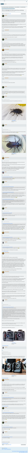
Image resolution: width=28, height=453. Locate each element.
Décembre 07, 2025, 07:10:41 (6, 221)
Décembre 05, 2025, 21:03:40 (6, 33)
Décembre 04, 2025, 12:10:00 (5, 18)
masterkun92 (7, 29)
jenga (5, 171)
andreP (6, 15)
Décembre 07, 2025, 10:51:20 (6, 235)
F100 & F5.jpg (13, 342)
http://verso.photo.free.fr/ (5, 345)
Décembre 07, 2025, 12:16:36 (5, 304)
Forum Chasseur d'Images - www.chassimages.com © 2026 (19, 451)
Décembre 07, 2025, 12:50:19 (6, 395)
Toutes (10, 13)
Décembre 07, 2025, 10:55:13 (6, 245)
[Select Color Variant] (26, 1)
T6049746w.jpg (14, 153)
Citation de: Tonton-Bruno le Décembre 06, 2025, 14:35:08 (8, 186)
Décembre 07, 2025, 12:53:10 (6, 425)
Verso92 (6, 241)
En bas (2, 13)
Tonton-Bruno (7, 49)
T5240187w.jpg (14, 120)
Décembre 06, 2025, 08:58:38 (6, 52)
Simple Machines (8, 449)
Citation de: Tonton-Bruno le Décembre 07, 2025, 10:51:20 (8, 412)
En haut (3, 444)
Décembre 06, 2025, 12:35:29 (7, 99)
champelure (6, 77)
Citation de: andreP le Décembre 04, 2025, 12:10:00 (7, 223)
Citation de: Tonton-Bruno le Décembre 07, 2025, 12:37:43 (8, 397)
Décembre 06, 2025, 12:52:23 (5, 129)
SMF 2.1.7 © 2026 (4, 449)
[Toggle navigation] (4, 1)
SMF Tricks (5, 448)
